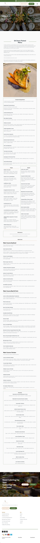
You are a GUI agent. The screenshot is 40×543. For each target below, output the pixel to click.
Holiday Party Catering (6, 524)
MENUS (4, 16)
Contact (21, 521)
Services (3, 512)
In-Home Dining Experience (7, 517)
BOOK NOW (31, 3)
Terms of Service (32, 537)
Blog (21, 515)
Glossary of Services (23, 519)
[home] (11, 4)
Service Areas (22, 517)
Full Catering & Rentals (6, 521)
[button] (37, 4)
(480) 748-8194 (24, 3)
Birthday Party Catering (6, 519)
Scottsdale (24, 0)
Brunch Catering (5, 522)
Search (21, 522)
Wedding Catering (5, 515)
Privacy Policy (20, 537)
